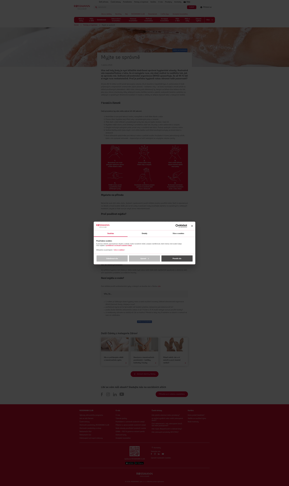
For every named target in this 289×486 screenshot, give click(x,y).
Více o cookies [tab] (178, 233)
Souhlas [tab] (110, 233)
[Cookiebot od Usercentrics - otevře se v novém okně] (177, 226)
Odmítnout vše (112, 258)
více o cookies (119, 250)
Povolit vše (177, 258)
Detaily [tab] (144, 233)
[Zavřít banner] (192, 226)
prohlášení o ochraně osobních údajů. (119, 245)
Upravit (143, 258)
